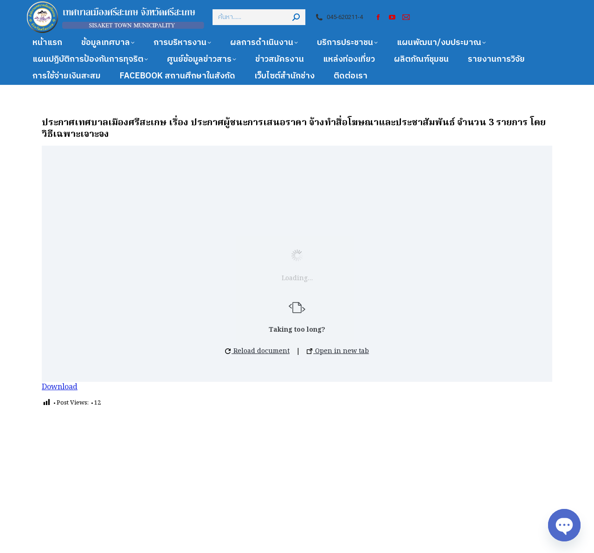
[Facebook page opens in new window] (378, 17)
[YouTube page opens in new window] (392, 17)
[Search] (296, 17)
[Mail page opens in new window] (406, 17)
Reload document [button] (261, 351)
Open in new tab (341, 351)
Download (59, 387)
